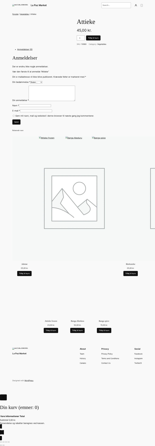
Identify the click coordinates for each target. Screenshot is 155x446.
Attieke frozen (51, 321)
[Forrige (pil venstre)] (1, 445)
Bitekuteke (130, 264)
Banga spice (104, 321)
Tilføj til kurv (93, 38)
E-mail (16, 110)
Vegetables (24, 14)
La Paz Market (39, 5)
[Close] (3, 397)
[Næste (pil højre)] (3, 445)
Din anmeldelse (20, 100)
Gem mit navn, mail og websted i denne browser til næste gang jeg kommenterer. (54, 116)
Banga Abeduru (77, 321)
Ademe (24, 264)
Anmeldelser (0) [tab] (24, 49)
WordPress (28, 380)
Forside (15, 14)
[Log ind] (135, 5)
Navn (15, 105)
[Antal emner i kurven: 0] (142, 5)
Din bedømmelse (21, 82)
